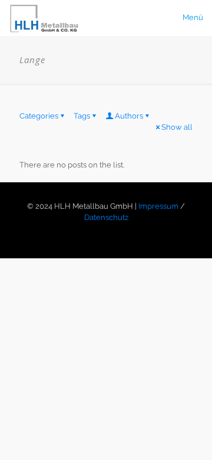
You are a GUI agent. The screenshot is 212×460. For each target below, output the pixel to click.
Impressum (158, 206)
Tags (82, 115)
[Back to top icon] (187, 435)
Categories (38, 115)
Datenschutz (106, 217)
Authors (129, 115)
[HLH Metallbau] (45, 17)
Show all (177, 127)
